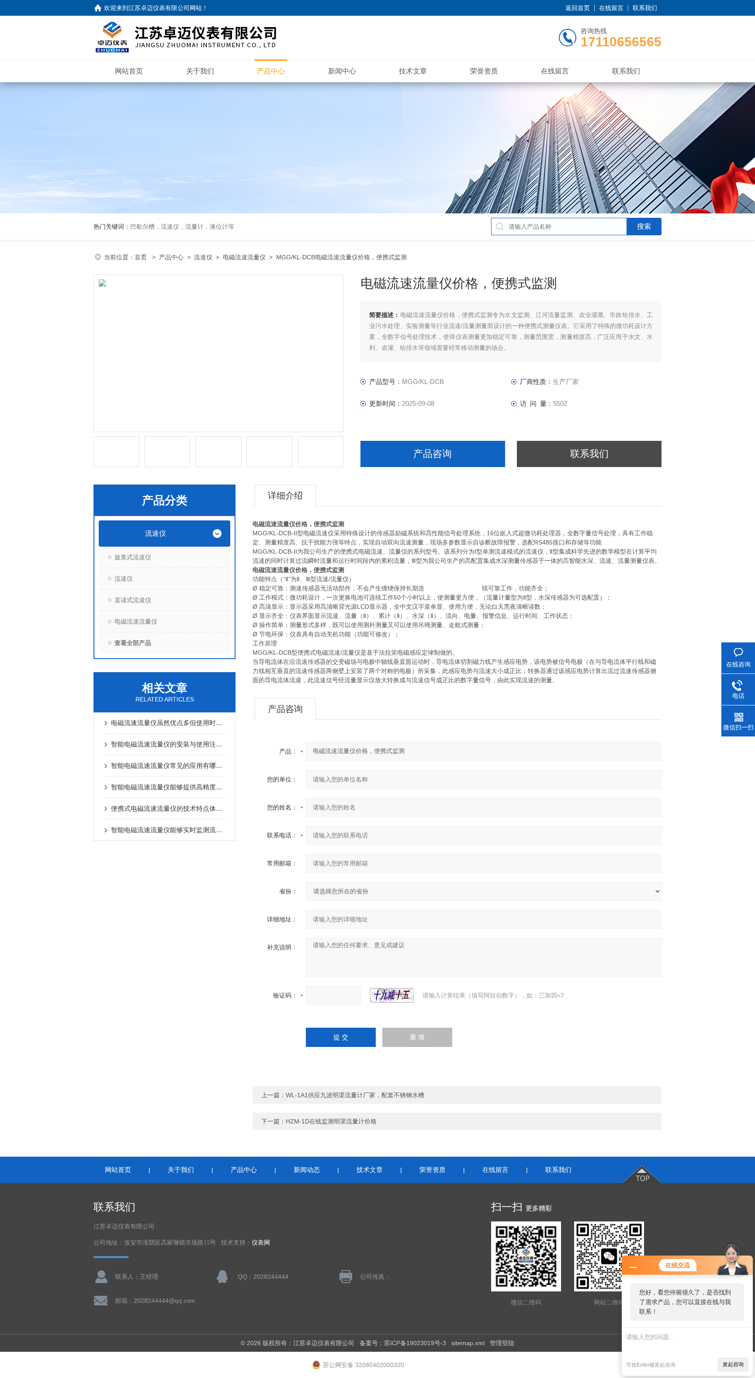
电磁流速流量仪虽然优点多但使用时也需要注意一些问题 (169, 722)
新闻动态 (307, 1169)
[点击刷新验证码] (392, 995)
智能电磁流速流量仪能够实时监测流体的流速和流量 (169, 830)
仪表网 (261, 1242)
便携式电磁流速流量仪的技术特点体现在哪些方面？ (169, 808)
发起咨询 (733, 1364)
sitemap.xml (468, 1343)
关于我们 (200, 71)
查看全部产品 (132, 642)
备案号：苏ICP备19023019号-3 (403, 1343)
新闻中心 (342, 71)
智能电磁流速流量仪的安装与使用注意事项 (169, 744)
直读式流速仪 (132, 600)
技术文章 (413, 71)
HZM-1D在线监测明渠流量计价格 (331, 1121)
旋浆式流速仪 (132, 557)
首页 (142, 257)
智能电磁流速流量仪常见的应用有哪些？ (169, 765)
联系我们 (645, 7)
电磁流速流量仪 (244, 257)
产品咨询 (432, 453)
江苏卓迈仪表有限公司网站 (165, 7)
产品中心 (271, 71)
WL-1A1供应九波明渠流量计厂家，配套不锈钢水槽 (355, 1095)
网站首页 (129, 71)
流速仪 (203, 257)
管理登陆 (502, 1343)
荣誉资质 (484, 71)
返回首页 (577, 7)
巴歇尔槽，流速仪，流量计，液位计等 (182, 226)
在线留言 (611, 7)
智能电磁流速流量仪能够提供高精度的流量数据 (169, 787)
